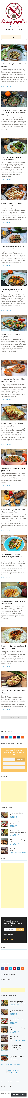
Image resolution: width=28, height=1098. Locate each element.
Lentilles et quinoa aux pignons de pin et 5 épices (13, 469)
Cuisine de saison (8, 937)
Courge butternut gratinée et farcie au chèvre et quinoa (13, 380)
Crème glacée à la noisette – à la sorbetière (18, 849)
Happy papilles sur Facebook (10, 1064)
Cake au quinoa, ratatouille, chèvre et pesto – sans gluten (13, 511)
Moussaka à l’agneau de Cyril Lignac (17, 1057)
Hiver (11, 939)
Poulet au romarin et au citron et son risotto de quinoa (12, 248)
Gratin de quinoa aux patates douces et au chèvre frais (11, 205)
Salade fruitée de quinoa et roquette (10, 335)
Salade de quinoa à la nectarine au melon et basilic (13, 602)
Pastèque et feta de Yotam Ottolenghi (16, 823)
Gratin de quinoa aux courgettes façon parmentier (12, 425)
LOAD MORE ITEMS (15, 717)
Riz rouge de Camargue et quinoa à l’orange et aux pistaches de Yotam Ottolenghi (13, 112)
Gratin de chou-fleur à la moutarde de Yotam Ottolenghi (18, 832)
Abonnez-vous (19, 1094)
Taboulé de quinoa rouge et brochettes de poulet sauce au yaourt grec (11, 556)
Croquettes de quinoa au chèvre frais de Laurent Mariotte (12, 158)
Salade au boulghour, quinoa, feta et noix (13, 692)
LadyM (2, 86)
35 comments (13, 817)
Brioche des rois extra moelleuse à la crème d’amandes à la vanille (16, 1047)
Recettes (16, 937)
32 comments (22, 852)
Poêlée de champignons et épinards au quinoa (13, 65)
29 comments (13, 1052)
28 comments (13, 1060)
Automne (6, 939)
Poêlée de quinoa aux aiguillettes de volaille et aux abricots (14, 647)
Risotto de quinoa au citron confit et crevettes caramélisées (13, 291)
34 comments (13, 844)
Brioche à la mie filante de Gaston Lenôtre (17, 814)
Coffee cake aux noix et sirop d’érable (17, 840)
